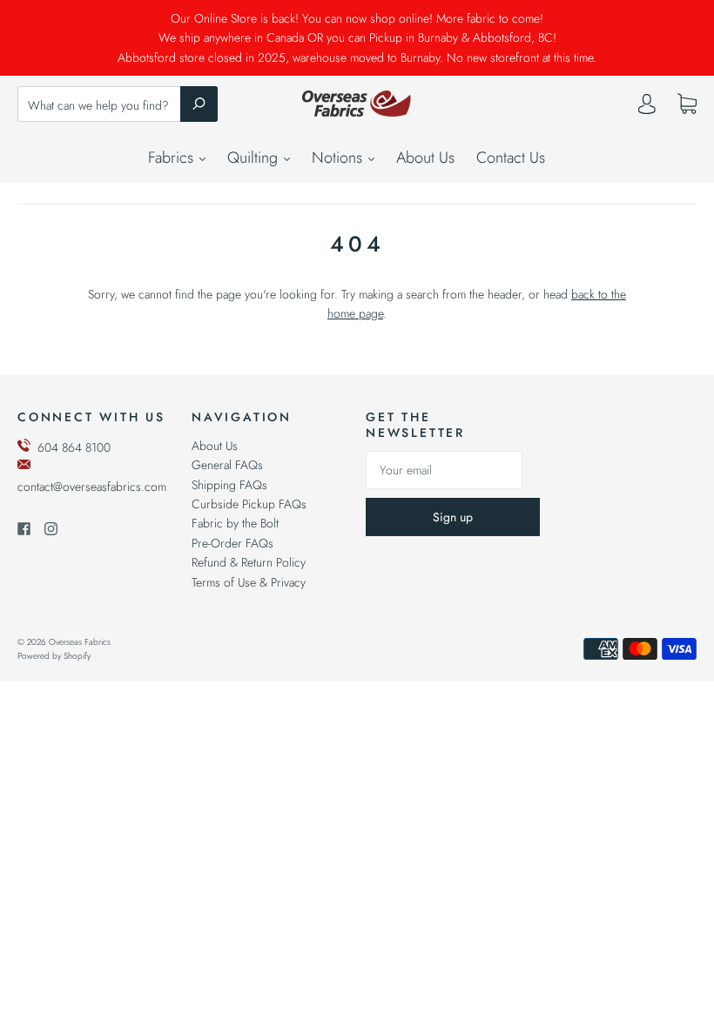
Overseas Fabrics (80, 641)
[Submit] (199, 103)
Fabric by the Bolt (235, 523)
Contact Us (510, 157)
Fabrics (173, 157)
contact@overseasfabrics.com (91, 486)
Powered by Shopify (54, 655)
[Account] (647, 108)
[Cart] (687, 104)
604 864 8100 (74, 447)
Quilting (254, 157)
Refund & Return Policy (249, 562)
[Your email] (444, 470)
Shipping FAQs (229, 484)
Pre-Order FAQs (232, 543)
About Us (425, 157)
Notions (339, 157)
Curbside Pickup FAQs (249, 504)
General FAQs (227, 464)
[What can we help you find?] (117, 105)
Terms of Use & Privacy (249, 582)
